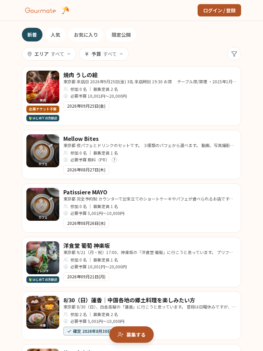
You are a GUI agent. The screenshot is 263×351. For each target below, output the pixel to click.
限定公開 (121, 34)
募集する (136, 334)
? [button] (114, 159)
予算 (104, 53)
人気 (55, 34)
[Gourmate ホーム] (40, 10)
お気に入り (86, 34)
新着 (32, 34)
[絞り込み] (234, 54)
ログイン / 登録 (219, 10)
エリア (49, 53)
